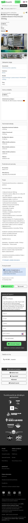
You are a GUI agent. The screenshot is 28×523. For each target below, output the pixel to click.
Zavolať (21, 286)
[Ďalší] (25, 46)
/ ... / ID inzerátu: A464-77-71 (9, 8)
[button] (26, 1)
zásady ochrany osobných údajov (11, 518)
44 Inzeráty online (6, 279)
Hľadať (24, 5)
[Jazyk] (24, 1)
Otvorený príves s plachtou (9, 68)
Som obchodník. (9, 338)
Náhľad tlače (14, 372)
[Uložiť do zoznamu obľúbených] (24, 13)
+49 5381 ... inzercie (10, 359)
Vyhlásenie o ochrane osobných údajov (14, 348)
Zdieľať (14, 379)
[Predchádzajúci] (2, 46)
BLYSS (3, 72)
